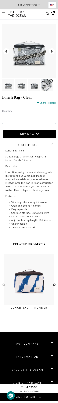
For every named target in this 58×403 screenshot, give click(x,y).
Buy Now (28, 134)
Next (54, 284)
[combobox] (52, 4)
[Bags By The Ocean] (17, 14)
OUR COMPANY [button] (27, 343)
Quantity (7, 111)
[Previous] (6, 51)
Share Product (48, 102)
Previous (3, 284)
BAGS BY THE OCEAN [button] (27, 369)
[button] (11, 395)
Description (28, 144)
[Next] (52, 51)
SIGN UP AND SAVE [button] (27, 382)
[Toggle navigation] (4, 14)
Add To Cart (27, 397)
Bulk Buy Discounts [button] (27, 4)
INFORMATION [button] (27, 356)
